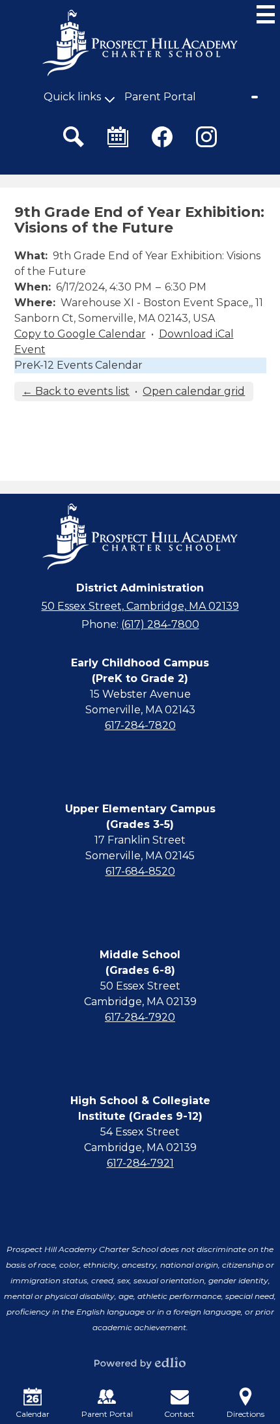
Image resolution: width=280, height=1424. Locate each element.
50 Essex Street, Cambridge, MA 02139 (140, 606)
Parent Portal (160, 97)
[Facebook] (162, 137)
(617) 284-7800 (160, 624)
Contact (179, 1414)
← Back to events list (76, 391)
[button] (72, 97)
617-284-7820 (140, 725)
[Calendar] (118, 137)
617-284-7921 (140, 1163)
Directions (245, 1414)
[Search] (74, 137)
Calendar (32, 1414)
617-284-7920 (140, 1017)
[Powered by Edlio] (140, 1362)
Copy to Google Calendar (80, 334)
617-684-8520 (140, 871)
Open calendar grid (194, 391)
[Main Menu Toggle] (265, 14)
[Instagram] (206, 137)
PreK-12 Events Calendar (78, 365)
